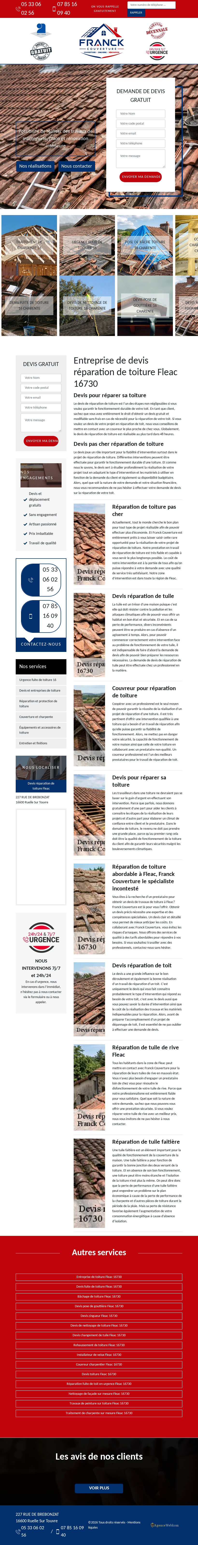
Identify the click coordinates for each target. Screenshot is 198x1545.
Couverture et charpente (36, 717)
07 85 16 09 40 (67, 9)
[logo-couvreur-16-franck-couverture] (101, 40)
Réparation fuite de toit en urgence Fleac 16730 (99, 1384)
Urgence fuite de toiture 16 (37, 680)
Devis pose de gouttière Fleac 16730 (99, 1306)
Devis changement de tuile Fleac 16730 (99, 1335)
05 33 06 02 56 (31, 9)
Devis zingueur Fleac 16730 (99, 1316)
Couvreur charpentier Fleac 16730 (99, 1364)
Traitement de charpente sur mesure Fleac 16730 (99, 1413)
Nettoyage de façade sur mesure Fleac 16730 (99, 1394)
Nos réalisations (35, 166)
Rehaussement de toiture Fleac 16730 (99, 1345)
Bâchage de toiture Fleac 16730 (99, 1297)
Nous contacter (76, 166)
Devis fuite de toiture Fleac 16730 (99, 1287)
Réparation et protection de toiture (38, 704)
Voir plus (99, 1488)
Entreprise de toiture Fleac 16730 (99, 1277)
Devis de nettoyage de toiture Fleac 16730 (99, 1326)
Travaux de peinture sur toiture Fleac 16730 (99, 1403)
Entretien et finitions (33, 743)
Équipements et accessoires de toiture (40, 730)
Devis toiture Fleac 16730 (99, 1374)
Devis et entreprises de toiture (39, 691)
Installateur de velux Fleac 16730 (99, 1355)
